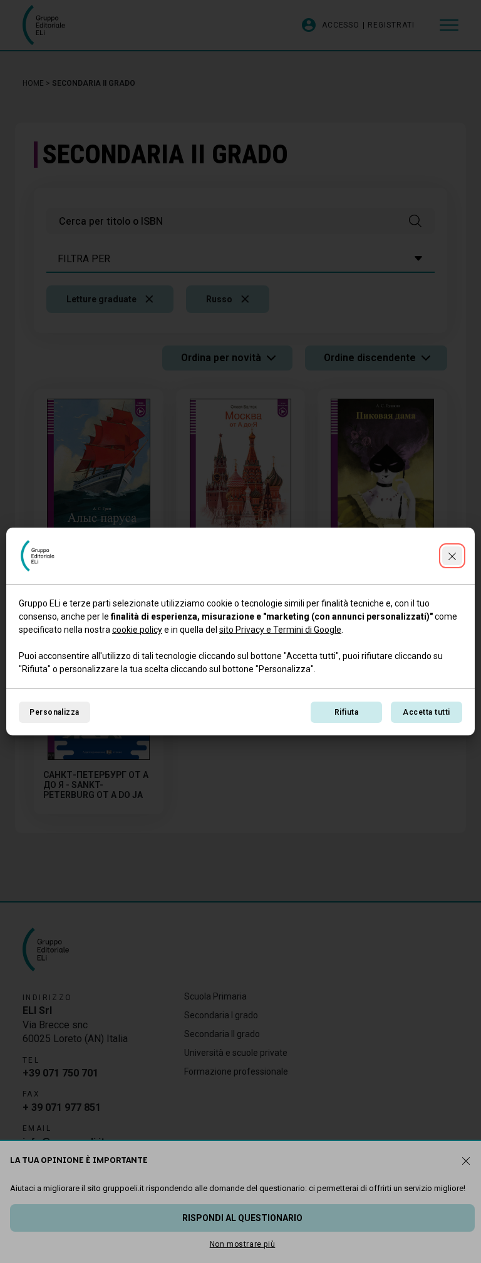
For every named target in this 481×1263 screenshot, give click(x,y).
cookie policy (137, 630)
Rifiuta (346, 712)
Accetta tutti (426, 712)
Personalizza (54, 712)
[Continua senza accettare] (452, 555)
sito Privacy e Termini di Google (280, 630)
